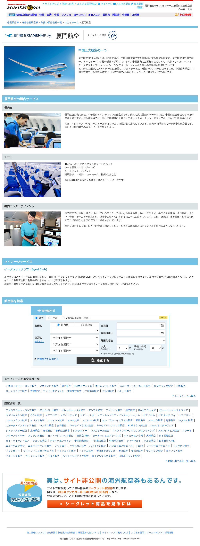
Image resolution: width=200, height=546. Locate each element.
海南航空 (170, 420)
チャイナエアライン (53, 390)
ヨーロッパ (80, 14)
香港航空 (123, 450)
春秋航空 (47, 430)
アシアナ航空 (95, 410)
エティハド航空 (56, 420)
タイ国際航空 (166, 435)
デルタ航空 (108, 390)
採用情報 (169, 532)
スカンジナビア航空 (16, 390)
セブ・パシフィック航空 (60, 435)
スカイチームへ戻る (185, 396)
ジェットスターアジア (162, 425)
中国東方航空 (74, 390)
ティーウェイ (134, 440)
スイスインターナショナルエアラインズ (133, 430)
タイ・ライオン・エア (17, 440)
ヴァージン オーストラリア (173, 410)
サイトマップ (52, 3)
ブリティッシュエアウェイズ (38, 450)
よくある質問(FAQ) (87, 3)
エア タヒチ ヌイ (167, 415)
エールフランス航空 (105, 385)
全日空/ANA (83, 435)
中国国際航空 (81, 440)
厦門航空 (66, 385)
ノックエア (60, 445)
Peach (139, 445)
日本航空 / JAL (167, 440)
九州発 (135, 14)
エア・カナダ (87, 415)
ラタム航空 (53, 455)
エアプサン (185, 415)
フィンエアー (13, 450)
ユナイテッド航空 (35, 455)
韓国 (41, 14)
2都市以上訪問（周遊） (78, 317)
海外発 (88, 324)
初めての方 (68, 3)
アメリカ (66, 14)
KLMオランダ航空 (163, 385)
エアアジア (51, 415)
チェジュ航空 (40, 440)
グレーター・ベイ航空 (73, 410)
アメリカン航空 (114, 410)
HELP (163, 317)
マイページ (106, 3)
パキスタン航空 (78, 445)
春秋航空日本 (63, 430)
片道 (55, 317)
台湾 (49, 14)
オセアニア (94, 14)
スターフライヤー (15, 435)
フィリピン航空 (181, 445)
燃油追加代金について (88, 532)
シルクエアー (80, 430)
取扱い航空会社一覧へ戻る (182, 461)
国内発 (64, 324)
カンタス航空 (47, 425)
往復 (41, 317)
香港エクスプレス (105, 450)
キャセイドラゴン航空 (81, 425)
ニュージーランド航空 (39, 445)
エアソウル (149, 415)
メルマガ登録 (123, 3)
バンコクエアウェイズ (121, 445)
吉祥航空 (61, 425)
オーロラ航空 (156, 420)
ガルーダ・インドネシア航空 (135, 385)
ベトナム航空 (124, 390)
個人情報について (35, 532)
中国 (56, 14)
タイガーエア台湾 (133, 435)
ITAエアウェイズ (83, 385)
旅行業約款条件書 (66, 532)
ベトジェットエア (66, 450)
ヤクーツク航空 (14, 455)
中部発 (125, 14)
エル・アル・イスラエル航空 (117, 420)
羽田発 (106, 14)
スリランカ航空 (36, 435)
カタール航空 (186, 420)
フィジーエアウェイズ (158, 445)
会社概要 (51, 532)
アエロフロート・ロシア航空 (21, 385)
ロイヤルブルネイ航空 (103, 455)
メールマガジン (154, 532)
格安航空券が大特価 (26, 14)
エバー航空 (73, 420)
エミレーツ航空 (90, 420)
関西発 (116, 14)
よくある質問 (137, 532)
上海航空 (180, 385)
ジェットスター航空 (16, 430)
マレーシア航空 (154, 450)
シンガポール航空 (99, 430)
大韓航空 (35, 390)
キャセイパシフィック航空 (110, 425)
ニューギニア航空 (15, 445)
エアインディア (68, 415)
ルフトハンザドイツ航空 (75, 455)
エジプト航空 (37, 420)
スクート (187, 430)
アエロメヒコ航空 (49, 385)
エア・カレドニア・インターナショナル (118, 415)
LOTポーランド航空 (129, 455)
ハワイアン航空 (97, 445)
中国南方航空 (92, 390)
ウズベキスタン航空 (16, 415)
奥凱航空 (140, 420)
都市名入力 (39, 341)
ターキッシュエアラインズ (107, 435)
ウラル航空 (36, 415)
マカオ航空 (137, 450)
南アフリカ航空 (174, 450)
